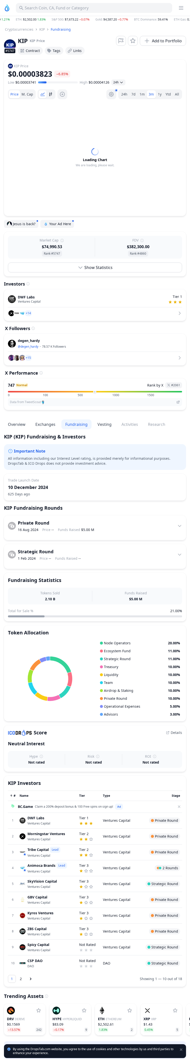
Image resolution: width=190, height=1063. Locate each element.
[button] (95, 19)
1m (142, 94)
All (177, 94)
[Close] (179, 807)
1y (160, 94)
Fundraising (61, 29)
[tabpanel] (95, 157)
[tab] (14, 94)
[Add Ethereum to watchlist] (130, 1011)
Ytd (168, 94)
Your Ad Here (60, 223)
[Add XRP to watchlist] (175, 1011)
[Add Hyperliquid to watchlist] (84, 1011)
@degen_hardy (28, 346)
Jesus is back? (24, 223)
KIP (42, 29)
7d (133, 94)
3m (151, 94)
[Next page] (31, 979)
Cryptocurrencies (19, 29)
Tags (56, 50)
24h (124, 94)
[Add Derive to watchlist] (39, 1011)
